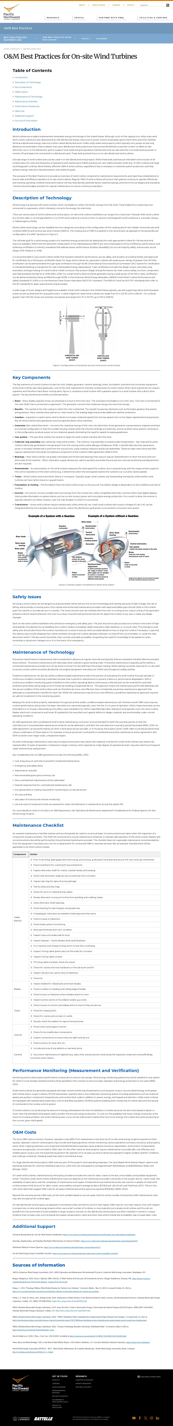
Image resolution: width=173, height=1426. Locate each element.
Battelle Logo (43, 1418)
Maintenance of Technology (28, 97)
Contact (56, 1380)
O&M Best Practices (18, 28)
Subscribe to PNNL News (150, 1377)
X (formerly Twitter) (145, 1418)
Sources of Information (26, 121)
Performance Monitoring (27, 106)
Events (130, 5)
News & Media (98, 5)
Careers (116, 5)
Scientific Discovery (84, 1380)
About (82, 5)
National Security (83, 1387)
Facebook (139, 1418)
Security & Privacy (60, 1396)
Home (6, 49)
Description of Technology (28, 82)
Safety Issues (21, 92)
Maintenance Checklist (26, 101)
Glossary (101, 39)
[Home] (12, 12)
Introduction (21, 77)
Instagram (151, 1418)
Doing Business (58, 1387)
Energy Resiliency (83, 1383)
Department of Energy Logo (21, 1418)
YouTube (134, 1418)
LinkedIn (157, 1418)
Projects (16, 49)
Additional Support (24, 116)
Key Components (23, 87)
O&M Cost (19, 111)
